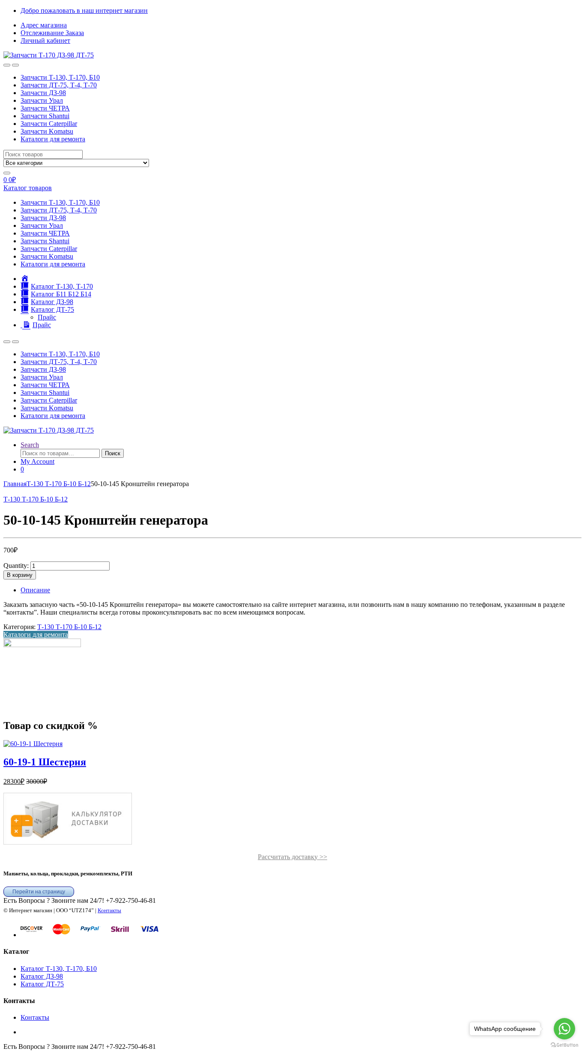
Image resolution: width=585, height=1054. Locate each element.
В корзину (20, 575)
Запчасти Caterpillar (49, 123)
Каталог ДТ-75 (42, 984)
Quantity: (16, 565)
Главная (15, 483)
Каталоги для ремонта (53, 139)
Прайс (47, 317)
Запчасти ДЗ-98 (43, 92)
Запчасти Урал (42, 100)
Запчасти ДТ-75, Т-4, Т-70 (59, 85)
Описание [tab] (35, 590)
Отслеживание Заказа (52, 32)
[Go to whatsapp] (564, 1028)
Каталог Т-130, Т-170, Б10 (59, 968)
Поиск (112, 453)
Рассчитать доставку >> (292, 856)
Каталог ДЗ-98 (42, 976)
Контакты (109, 910)
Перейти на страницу (38, 892)
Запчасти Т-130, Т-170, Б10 (60, 77)
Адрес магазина (44, 25)
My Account (37, 461)
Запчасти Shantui (45, 115)
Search (30, 444)
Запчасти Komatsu (47, 131)
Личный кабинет (45, 40)
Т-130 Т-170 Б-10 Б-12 (59, 483)
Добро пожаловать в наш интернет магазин (84, 10)
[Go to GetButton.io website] (564, 1045)
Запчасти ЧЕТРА (45, 108)
